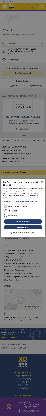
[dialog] (23, 208)
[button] (23, 201)
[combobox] (42, 182)
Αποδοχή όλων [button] (23, 227)
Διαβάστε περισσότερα (11, 198)
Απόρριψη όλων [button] (23, 221)
